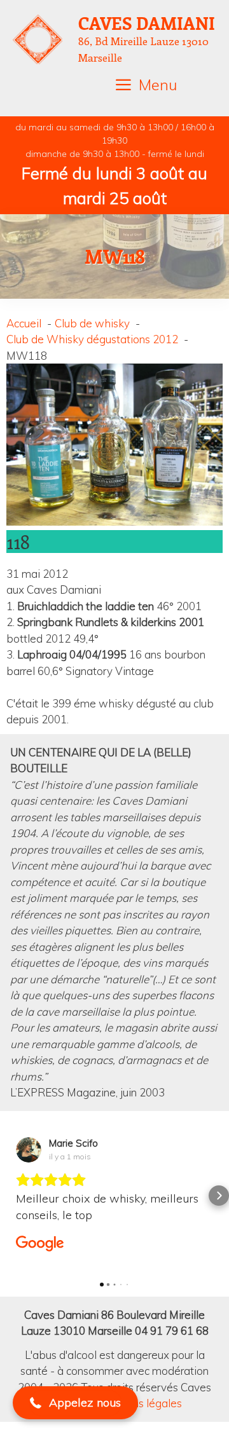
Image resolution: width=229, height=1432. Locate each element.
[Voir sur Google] (28, 1150)
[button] (10, 1195)
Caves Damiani (146, 22)
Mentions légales (140, 1403)
